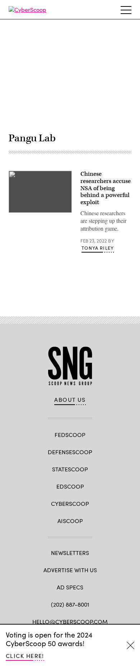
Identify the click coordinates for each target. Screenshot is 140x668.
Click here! (25, 655)
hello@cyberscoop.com (70, 621)
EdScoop (70, 486)
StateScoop (70, 469)
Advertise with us (70, 570)
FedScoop (70, 434)
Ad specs (70, 587)
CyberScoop (70, 503)
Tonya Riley (97, 248)
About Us (70, 399)
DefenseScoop (70, 452)
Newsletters (70, 552)
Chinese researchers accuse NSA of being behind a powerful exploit (105, 188)
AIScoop (70, 520)
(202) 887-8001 (70, 604)
